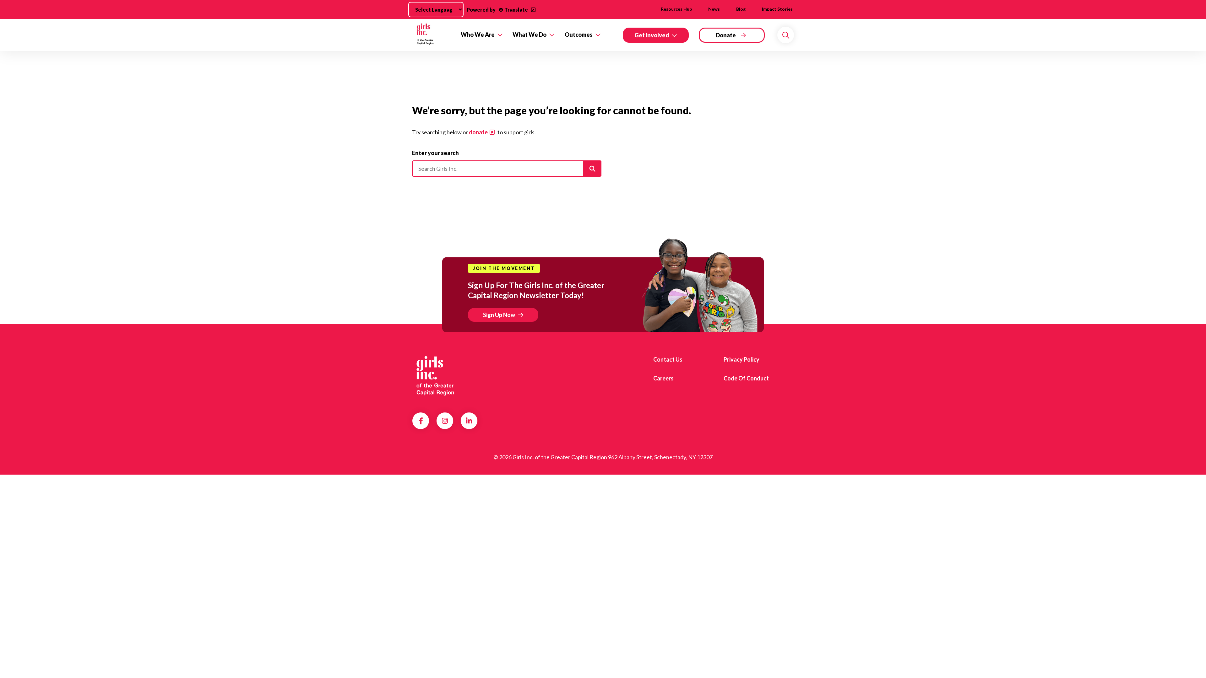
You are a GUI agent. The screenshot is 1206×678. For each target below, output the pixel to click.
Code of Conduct (746, 378)
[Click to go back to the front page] (432, 35)
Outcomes (579, 34)
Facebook (421, 421)
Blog (741, 9)
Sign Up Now (499, 314)
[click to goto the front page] (437, 376)
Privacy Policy (741, 359)
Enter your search (435, 152)
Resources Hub (676, 9)
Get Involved (651, 35)
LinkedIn (469, 421)
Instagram (445, 421)
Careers (663, 378)
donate (478, 132)
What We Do (529, 34)
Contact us (667, 359)
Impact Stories (777, 9)
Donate (726, 35)
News (714, 9)
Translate (516, 10)
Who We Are (478, 34)
